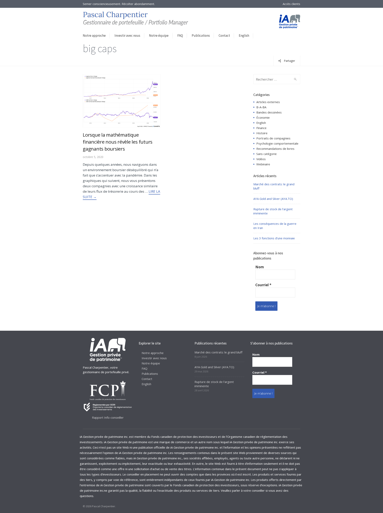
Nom (259, 267)
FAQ (180, 35)
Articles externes (268, 102)
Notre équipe (159, 35)
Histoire (262, 133)
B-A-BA (261, 107)
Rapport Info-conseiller (108, 417)
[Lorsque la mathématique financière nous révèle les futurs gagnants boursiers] (122, 100)
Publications (201, 35)
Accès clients (291, 4)
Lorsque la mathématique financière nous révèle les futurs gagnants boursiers (117, 141)
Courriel (263, 285)
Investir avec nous (127, 35)
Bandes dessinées (269, 112)
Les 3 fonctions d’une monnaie (274, 238)
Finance (261, 128)
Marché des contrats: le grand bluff (218, 352)
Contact (224, 35)
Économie (263, 117)
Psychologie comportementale (277, 143)
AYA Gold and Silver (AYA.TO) (273, 199)
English (244, 35)
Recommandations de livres (275, 149)
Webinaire (263, 164)
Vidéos (261, 159)
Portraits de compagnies (273, 138)
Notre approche (94, 35)
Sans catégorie (266, 154)
